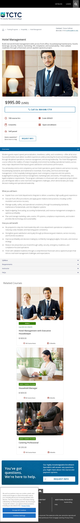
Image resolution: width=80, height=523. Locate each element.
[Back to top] (40, 499)
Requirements (7, 264)
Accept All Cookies (19, 510)
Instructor (5, 268)
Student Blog (68, 502)
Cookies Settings (19, 515)
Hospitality (24, 29)
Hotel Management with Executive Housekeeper (35, 332)
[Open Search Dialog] (76, 3)
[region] (19, 504)
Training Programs (12, 29)
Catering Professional (29, 442)
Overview (5, 149)
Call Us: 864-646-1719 (40, 109)
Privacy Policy (69, 518)
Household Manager (28, 388)
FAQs (4, 272)
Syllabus (5, 260)
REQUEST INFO (27, 138)
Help (56, 504)
